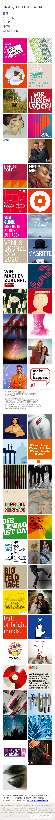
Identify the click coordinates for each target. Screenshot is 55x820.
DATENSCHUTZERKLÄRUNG (37, 800)
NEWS (7, 27)
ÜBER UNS (9, 22)
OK (33, 816)
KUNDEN (8, 18)
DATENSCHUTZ (44, 816)
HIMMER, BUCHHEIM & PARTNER (23, 7)
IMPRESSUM (10, 31)
